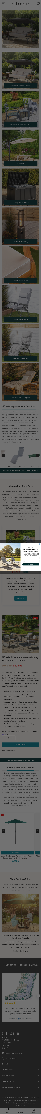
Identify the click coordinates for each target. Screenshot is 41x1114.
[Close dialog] (39, 544)
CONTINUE (30, 564)
